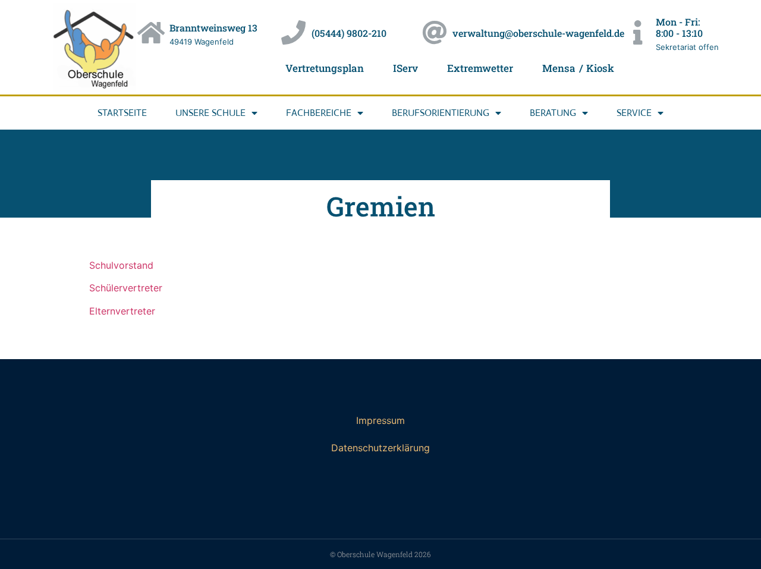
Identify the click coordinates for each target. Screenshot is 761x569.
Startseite (122, 112)
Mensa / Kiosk (578, 68)
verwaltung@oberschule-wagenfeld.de (538, 33)
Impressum (380, 420)
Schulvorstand (121, 265)
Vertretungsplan (324, 68)
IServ (405, 68)
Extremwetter (480, 68)
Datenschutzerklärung (380, 448)
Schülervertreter (125, 288)
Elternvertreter (122, 311)
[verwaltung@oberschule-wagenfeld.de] (434, 32)
